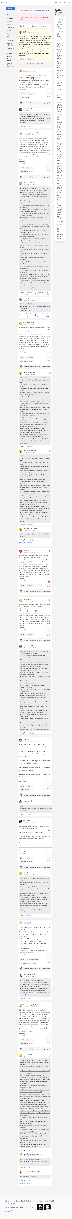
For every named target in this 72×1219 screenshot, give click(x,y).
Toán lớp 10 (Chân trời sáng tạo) (60, 43)
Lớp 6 (22, 1040)
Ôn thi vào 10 (24, 789)
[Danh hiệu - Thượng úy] (31, 1055)
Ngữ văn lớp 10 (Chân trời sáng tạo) (60, 73)
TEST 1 (38, 585)
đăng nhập (42, 17)
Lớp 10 (22, 59)
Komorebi (27, 109)
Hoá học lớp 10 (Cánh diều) (60, 137)
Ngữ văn (10, 24)
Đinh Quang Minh (29, 322)
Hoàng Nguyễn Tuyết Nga (31, 133)
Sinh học (10, 21)
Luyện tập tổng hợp (26, 171)
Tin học (9, 37)
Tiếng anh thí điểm (10, 49)
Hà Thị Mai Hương (30, 450)
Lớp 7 (22, 357)
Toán (9, 12)
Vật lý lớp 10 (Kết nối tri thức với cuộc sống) (59, 106)
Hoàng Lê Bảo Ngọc (30, 372)
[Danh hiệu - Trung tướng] (34, 974)
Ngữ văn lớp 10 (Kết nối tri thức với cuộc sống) (60, 54)
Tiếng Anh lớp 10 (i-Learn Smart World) (59, 84)
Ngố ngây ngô (28, 974)
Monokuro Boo (28, 873)
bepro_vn (27, 801)
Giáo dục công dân (10, 44)
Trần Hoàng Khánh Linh (32, 1171)
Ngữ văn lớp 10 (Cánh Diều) (60, 64)
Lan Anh (26, 1055)
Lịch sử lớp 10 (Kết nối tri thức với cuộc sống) (59, 167)
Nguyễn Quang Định (30, 528)
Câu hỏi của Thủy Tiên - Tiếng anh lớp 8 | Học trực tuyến (35, 307)
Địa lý (9, 34)
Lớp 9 (22, 585)
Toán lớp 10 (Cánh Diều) (60, 33)
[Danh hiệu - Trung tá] (34, 183)
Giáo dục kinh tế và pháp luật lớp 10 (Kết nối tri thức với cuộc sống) (60, 211)
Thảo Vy (26, 298)
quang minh (27, 599)
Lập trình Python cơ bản (60, 236)
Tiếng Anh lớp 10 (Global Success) (60, 95)
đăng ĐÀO (26, 821)
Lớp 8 (22, 168)
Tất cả (9, 8)
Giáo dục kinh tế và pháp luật (10, 65)
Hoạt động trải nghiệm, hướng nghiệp (10, 56)
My (24, 70)
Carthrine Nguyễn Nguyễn (31, 1005)
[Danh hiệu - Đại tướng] (32, 646)
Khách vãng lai (40, 294)
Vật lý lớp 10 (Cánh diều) (59, 116)
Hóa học (10, 18)
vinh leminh (27, 550)
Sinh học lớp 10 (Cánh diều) (60, 157)
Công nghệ (10, 40)
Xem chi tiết (22, 89)
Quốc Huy (26, 739)
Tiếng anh (10, 27)
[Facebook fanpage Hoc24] (11, 1212)
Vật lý (9, 15)
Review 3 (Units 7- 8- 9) (28, 963)
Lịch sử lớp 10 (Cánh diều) (59, 177)
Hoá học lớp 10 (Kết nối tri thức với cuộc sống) (60, 127)
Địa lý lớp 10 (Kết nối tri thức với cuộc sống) (59, 188)
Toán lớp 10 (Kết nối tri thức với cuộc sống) (60, 24)
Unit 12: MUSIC (25, 97)
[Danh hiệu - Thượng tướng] (31, 109)
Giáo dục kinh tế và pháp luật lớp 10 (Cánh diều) (60, 226)
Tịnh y (25, 31)
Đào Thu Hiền (28, 183)
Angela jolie (27, 922)
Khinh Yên (27, 646)
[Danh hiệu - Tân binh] (31, 801)
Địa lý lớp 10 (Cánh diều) (59, 198)
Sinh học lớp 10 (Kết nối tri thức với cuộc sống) (60, 147)
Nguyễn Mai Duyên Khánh (32, 1154)
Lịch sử (9, 30)
